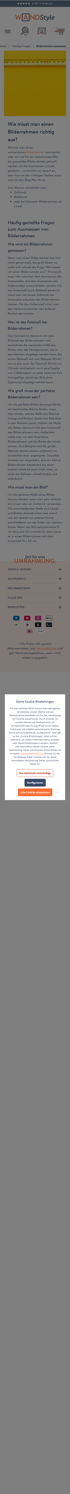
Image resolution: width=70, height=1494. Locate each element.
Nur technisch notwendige (35, 773)
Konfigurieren (35, 783)
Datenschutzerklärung (31, 753)
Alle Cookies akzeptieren (35, 792)
